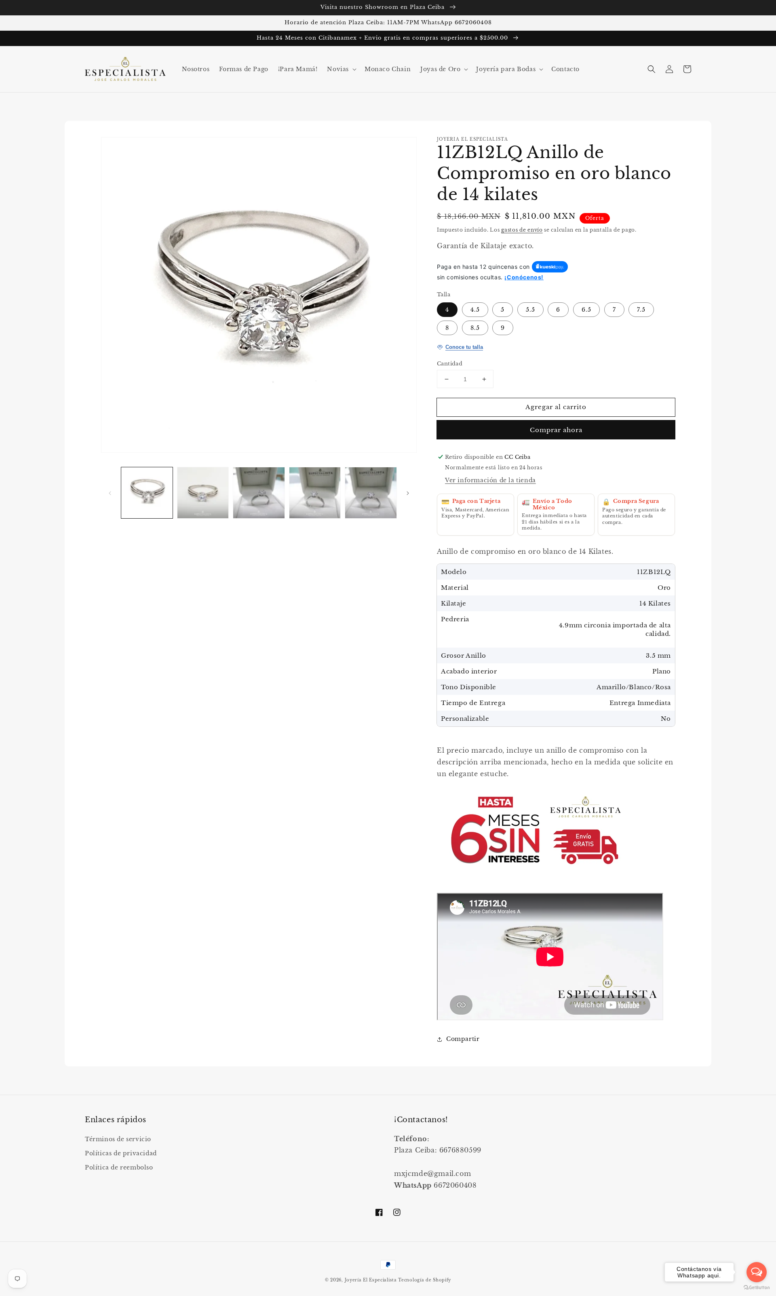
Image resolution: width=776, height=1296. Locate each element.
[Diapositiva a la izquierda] (110, 493)
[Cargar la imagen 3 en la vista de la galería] (259, 493)
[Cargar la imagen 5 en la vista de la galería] (371, 493)
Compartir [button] (462, 1039)
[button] (341, 69)
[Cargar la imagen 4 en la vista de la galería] (315, 493)
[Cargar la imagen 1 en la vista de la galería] (147, 493)
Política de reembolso (119, 1167)
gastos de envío (522, 230)
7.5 (641, 309)
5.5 (530, 309)
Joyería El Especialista (372, 1280)
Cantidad (449, 363)
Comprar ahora (556, 430)
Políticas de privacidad (121, 1153)
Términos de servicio (118, 1139)
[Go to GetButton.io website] (757, 1287)
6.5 (586, 309)
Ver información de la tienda (490, 480)
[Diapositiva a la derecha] (408, 493)
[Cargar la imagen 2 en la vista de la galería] (203, 493)
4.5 (475, 309)
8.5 (475, 327)
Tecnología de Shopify (424, 1280)
